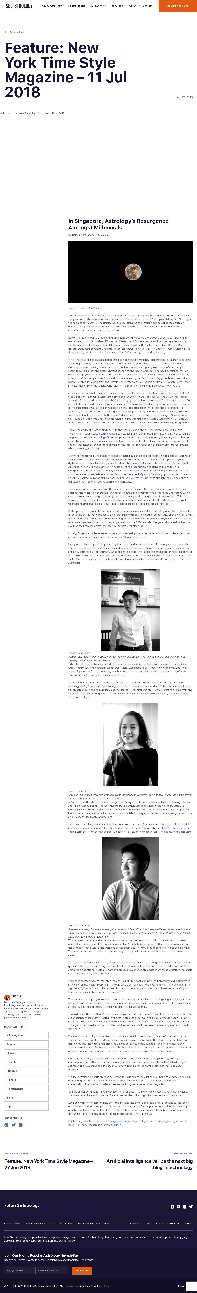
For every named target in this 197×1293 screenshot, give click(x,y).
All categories (15, 1035)
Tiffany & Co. (141, 478)
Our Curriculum (13, 1223)
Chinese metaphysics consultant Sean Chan (165, 831)
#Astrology (104, 433)
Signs (10, 1097)
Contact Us (137, 1223)
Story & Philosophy (88, 1223)
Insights (12, 1062)
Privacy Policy (185, 1286)
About (132, 5)
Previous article (18, 1153)
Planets (11, 1079)
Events (108, 1223)
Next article (181, 1153)
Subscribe (82, 1270)
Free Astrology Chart (178, 5)
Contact (147, 5)
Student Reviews (35, 1223)
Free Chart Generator (168, 1223)
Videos (189, 1223)
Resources (116, 5)
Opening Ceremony (151, 474)
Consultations (76, 5)
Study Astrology (52, 5)
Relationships (15, 1088)
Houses (11, 1053)
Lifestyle (12, 1071)
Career (11, 1044)
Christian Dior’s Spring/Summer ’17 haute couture (101, 466)
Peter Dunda (130, 470)
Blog (149, 1223)
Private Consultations (61, 1223)
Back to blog (16, 32)
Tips (9, 1106)
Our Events (97, 5)
